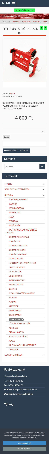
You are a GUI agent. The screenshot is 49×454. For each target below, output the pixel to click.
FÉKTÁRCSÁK (14, 225)
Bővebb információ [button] (24, 449)
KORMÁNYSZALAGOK (18, 246)
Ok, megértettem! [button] (24, 443)
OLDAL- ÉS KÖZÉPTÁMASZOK (22, 293)
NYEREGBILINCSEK (16, 280)
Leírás (6, 137)
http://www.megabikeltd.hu (21, 394)
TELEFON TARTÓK (16, 320)
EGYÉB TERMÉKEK (13, 355)
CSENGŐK (13, 204)
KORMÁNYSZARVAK (17, 254)
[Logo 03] (24, 16)
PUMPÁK (12, 302)
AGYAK (12, 341)
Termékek (26, 22)
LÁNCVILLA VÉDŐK (17, 267)
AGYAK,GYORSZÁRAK (18, 337)
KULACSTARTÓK (16, 259)
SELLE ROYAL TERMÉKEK (16, 189)
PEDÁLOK (13, 298)
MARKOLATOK (15, 272)
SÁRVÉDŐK (13, 306)
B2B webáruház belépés (24, 10)
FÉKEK (11, 217)
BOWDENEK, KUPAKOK (18, 200)
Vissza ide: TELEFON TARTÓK (17, 151)
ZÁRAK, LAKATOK (16, 332)
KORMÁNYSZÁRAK (17, 250)
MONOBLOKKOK (15, 276)
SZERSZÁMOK (15, 315)
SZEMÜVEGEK (15, 311)
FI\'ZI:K (8, 184)
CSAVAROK (13, 350)
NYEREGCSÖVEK (16, 285)
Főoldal (16, 22)
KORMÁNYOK (14, 241)
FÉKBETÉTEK (14, 213)
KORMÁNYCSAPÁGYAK (19, 237)
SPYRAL (36, 22)
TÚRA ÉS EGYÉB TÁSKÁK (19, 324)
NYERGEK (13, 289)
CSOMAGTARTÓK (16, 208)
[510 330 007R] (24, 60)
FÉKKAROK (13, 221)
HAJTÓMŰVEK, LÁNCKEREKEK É (22, 345)
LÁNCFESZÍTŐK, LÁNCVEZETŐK (22, 263)
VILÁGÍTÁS (13, 328)
